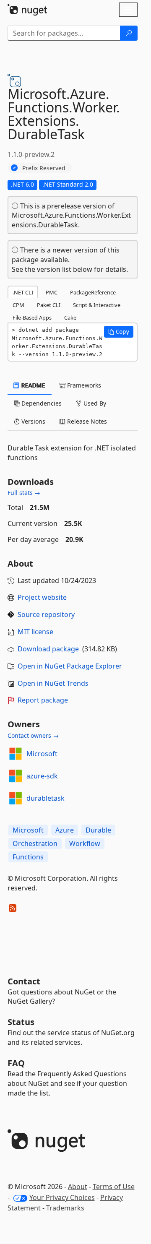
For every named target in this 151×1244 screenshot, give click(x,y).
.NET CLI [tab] (23, 292)
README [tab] (32, 385)
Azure (64, 830)
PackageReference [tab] (93, 292)
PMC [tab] (51, 292)
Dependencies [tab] (41, 403)
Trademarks (65, 1208)
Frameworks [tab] (83, 385)
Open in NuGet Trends (53, 683)
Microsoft (41, 753)
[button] (118, 332)
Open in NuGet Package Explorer (70, 666)
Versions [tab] (32, 421)
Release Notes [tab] (86, 421)
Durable (98, 830)
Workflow (84, 843)
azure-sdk (42, 776)
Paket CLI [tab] (48, 305)
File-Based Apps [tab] (32, 317)
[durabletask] (15, 798)
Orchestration (35, 843)
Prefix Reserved (43, 168)
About (77, 1186)
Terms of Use (114, 1186)
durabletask (45, 798)
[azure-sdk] (15, 775)
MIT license (35, 631)
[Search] (129, 33)
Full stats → (24, 493)
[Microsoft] (15, 753)
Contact (24, 981)
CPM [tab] (18, 305)
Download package (48, 648)
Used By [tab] (94, 403)
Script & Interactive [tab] (96, 305)
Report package (43, 700)
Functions (28, 856)
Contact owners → (33, 735)
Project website (42, 597)
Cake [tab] (70, 317)
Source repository (46, 614)
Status (21, 1022)
